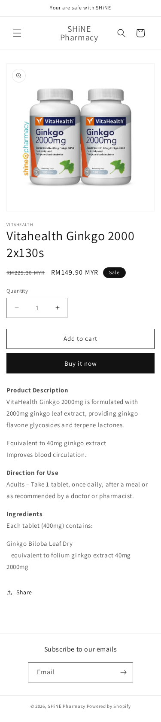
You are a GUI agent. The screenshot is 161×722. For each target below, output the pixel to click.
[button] (17, 33)
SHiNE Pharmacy (66, 706)
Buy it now (80, 363)
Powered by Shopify (109, 706)
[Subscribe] (123, 672)
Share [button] (24, 592)
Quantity (17, 290)
